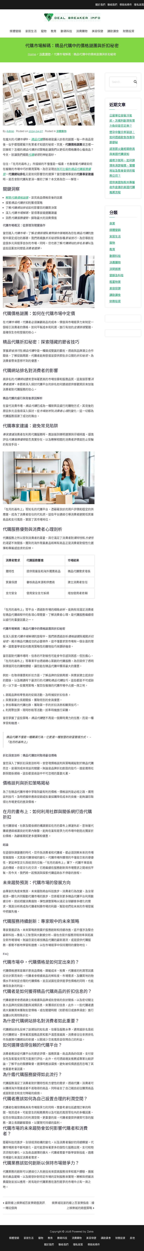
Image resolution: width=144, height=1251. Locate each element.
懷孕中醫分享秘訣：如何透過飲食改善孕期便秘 (122, 137)
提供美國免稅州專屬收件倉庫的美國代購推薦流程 (122, 187)
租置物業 (115, 282)
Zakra (90, 1231)
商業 (112, 223)
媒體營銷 (15, 31)
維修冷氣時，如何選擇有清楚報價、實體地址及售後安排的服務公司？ (122, 168)
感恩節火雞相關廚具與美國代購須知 (122, 151)
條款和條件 (126, 4)
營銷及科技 (116, 275)
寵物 (44, 31)
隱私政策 (139, 4)
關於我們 (100, 4)
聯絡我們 (112, 4)
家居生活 (31, 31)
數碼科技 (66, 31)
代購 (31, 154)
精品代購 (37, 139)
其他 (132, 1238)
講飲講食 (113, 31)
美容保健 (97, 31)
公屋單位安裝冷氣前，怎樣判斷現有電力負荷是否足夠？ (122, 120)
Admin (10, 131)
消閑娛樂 (115, 269)
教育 (53, 31)
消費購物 (82, 31)
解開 (17, 197)
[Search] (134, 82)
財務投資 (128, 31)
